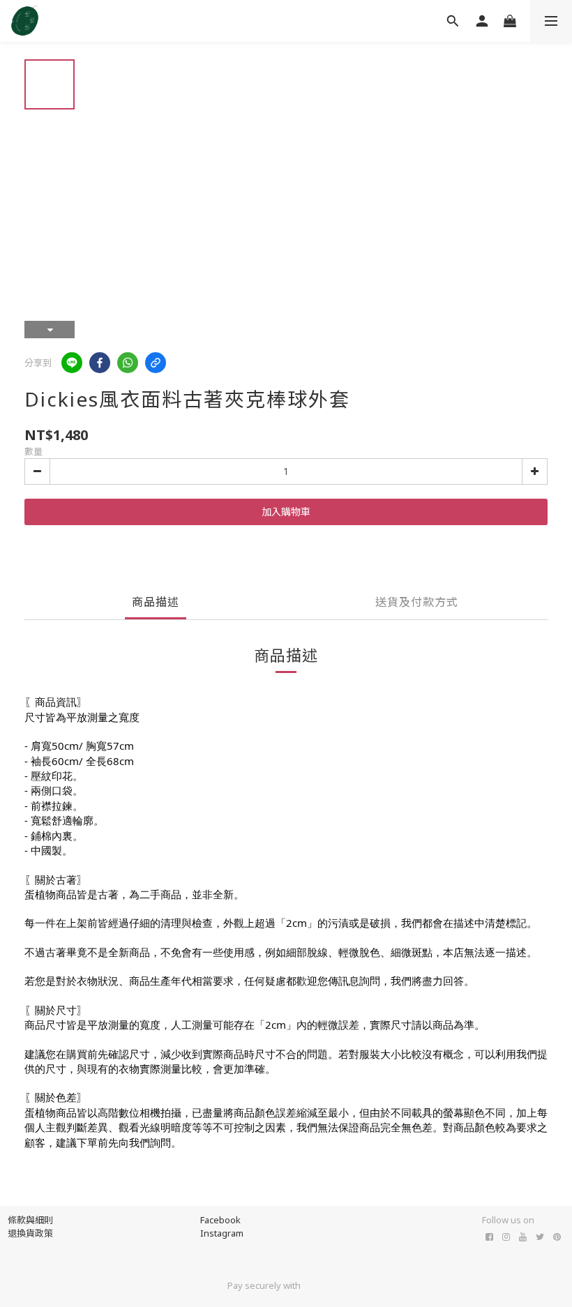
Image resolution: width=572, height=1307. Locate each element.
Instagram (221, 1233)
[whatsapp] (127, 362)
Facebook (220, 1220)
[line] (71, 362)
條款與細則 (30, 1220)
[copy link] (155, 362)
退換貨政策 (30, 1233)
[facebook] (99, 362)
